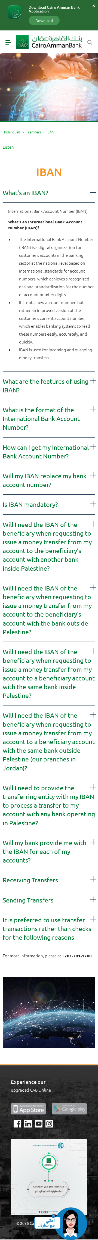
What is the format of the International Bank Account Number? (41, 418)
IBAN (50, 132)
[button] (49, 192)
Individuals (12, 132)
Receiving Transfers (30, 880)
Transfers (33, 132)
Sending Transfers (28, 900)
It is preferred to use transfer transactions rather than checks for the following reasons (47, 928)
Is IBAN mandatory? (30, 504)
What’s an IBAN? (25, 192)
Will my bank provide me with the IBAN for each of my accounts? (44, 851)
